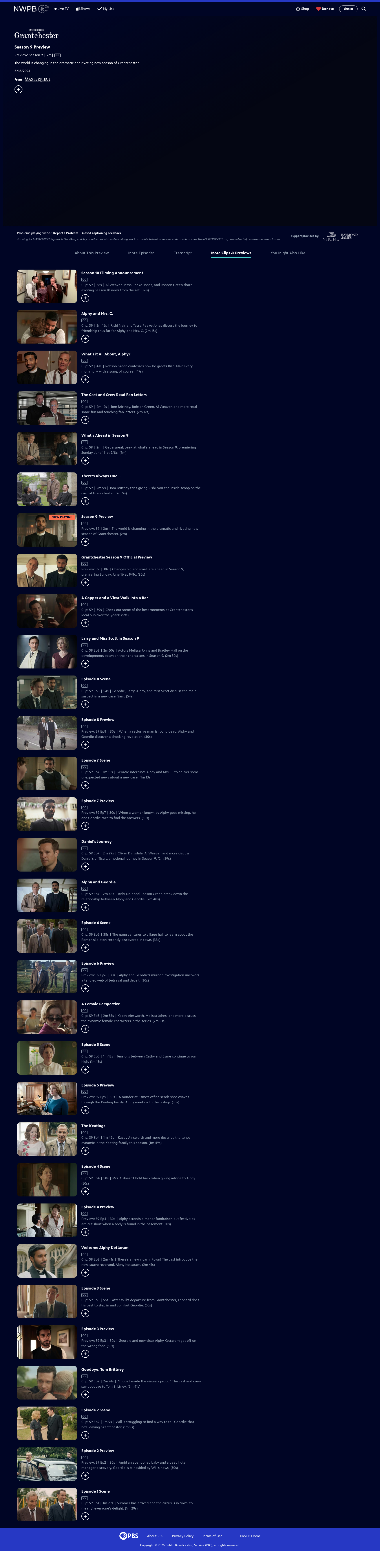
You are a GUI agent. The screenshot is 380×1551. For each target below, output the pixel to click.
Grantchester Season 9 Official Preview (116, 557)
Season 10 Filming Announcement (112, 272)
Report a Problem (65, 233)
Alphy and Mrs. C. (97, 313)
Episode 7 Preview (97, 800)
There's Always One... (101, 476)
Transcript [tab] (183, 252)
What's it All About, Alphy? (105, 354)
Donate (328, 9)
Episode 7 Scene (95, 760)
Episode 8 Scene (96, 679)
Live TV (63, 9)
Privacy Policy (183, 1536)
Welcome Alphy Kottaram (104, 1247)
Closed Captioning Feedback (101, 233)
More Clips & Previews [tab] (231, 252)
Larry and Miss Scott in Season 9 (110, 638)
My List (108, 9)
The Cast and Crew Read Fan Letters (114, 394)
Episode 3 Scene (95, 1288)
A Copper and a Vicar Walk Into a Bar (114, 597)
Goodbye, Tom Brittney (102, 1369)
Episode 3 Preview (97, 1328)
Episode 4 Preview (97, 1207)
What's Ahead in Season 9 (105, 435)
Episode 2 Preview (97, 1450)
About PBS (155, 1536)
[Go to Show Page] (196, 33)
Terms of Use (212, 1536)
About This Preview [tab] (92, 252)
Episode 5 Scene (95, 1044)
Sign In (348, 9)
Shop (305, 9)
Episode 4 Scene (95, 1166)
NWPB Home (250, 1536)
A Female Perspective (100, 1004)
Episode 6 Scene (96, 922)
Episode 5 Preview (97, 1085)
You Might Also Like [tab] (288, 252)
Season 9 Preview (97, 516)
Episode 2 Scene (95, 1410)
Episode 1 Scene (95, 1491)
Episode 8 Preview (98, 719)
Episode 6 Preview (98, 963)
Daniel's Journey (96, 841)
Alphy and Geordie (98, 882)
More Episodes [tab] (141, 252)
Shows (85, 9)
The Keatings (93, 1125)
